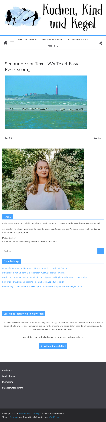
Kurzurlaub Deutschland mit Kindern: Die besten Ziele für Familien (33, 282)
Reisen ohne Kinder (52, 39)
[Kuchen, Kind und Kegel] (5, 43)
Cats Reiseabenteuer (77, 39)
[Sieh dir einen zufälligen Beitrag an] (100, 43)
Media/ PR (7, 370)
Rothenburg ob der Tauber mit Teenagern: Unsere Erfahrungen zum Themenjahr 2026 (42, 286)
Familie (51, 46)
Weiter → (99, 138)
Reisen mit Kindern (28, 39)
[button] (56, 46)
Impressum (7, 382)
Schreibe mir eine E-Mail (53, 346)
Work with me (8, 376)
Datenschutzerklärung (12, 387)
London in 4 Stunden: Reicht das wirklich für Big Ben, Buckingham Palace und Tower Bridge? (45, 277)
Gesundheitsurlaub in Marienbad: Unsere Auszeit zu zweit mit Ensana (34, 268)
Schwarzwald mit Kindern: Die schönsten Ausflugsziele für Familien (33, 272)
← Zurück (7, 138)
